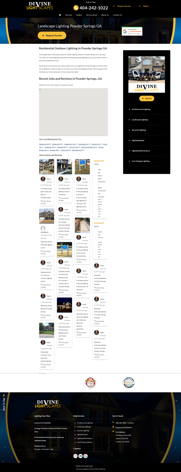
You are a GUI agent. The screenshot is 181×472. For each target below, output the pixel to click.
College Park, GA (69, 144)
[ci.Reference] (46, 173)
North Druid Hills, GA (88, 147)
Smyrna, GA (65, 150)
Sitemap (102, 469)
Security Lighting (139, 130)
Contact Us (117, 15)
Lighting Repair (138, 140)
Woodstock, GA (77, 150)
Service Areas (91, 15)
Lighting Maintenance (141, 151)
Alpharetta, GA (44, 144)
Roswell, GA (54, 150)
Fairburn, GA (95, 144)
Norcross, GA (73, 147)
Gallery (79, 15)
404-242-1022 (94, 7)
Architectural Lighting (141, 109)
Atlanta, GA (56, 144)
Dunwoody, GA (83, 144)
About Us (105, 15)
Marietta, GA (61, 147)
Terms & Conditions (82, 469)
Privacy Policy (94, 469)
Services (68, 15)
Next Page (42, 373)
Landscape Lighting (140, 120)
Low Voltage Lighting (141, 161)
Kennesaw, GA (49, 147)
